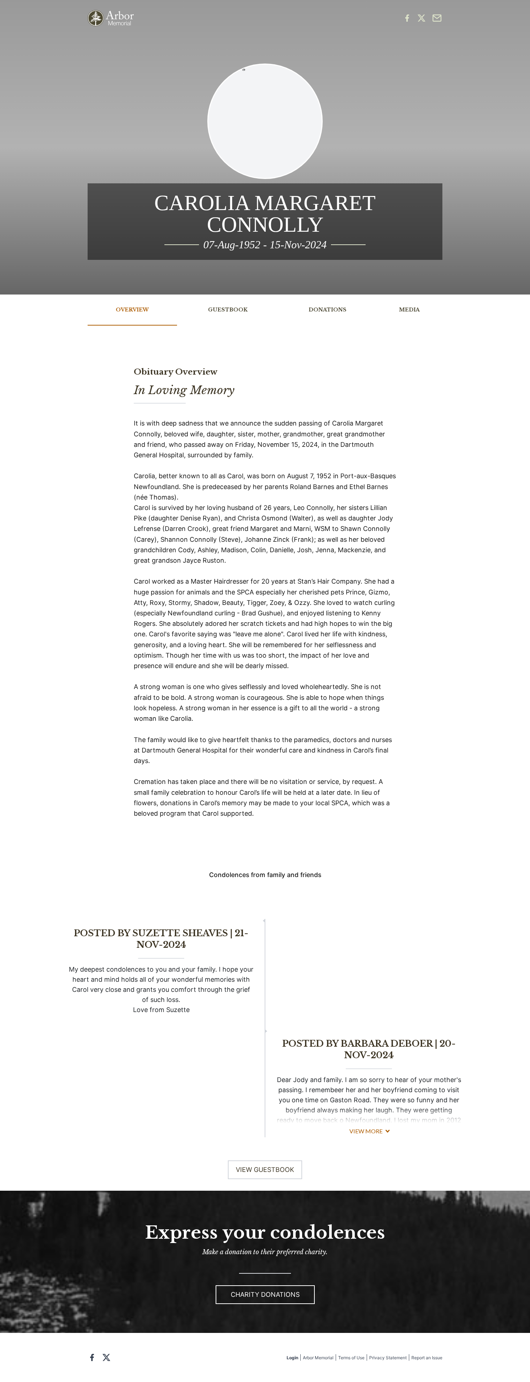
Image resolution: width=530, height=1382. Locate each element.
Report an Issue (426, 1357)
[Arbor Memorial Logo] (111, 18)
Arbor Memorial (318, 1357)
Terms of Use (351, 1357)
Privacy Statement (388, 1357)
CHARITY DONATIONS (265, 1294)
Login (292, 1357)
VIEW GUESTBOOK (265, 1169)
